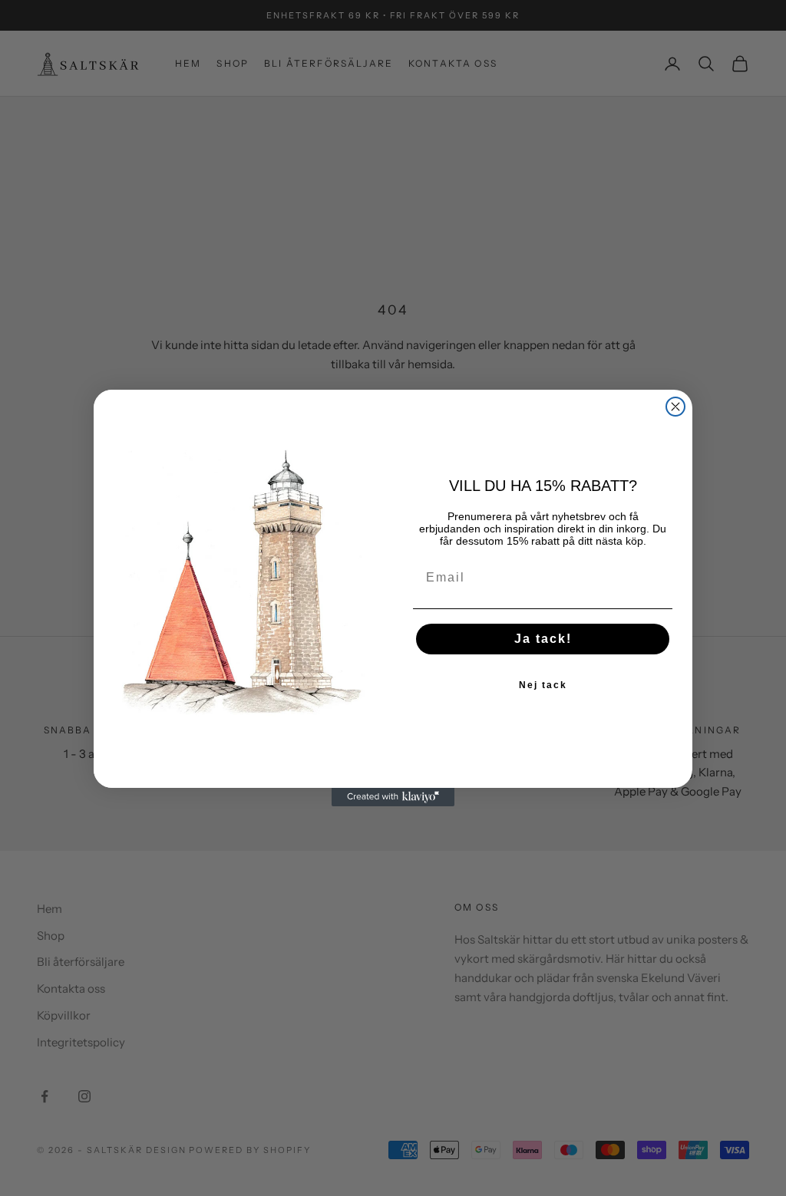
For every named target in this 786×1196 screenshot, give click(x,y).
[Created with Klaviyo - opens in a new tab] (393, 797)
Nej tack (543, 685)
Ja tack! (543, 638)
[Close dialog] (675, 406)
